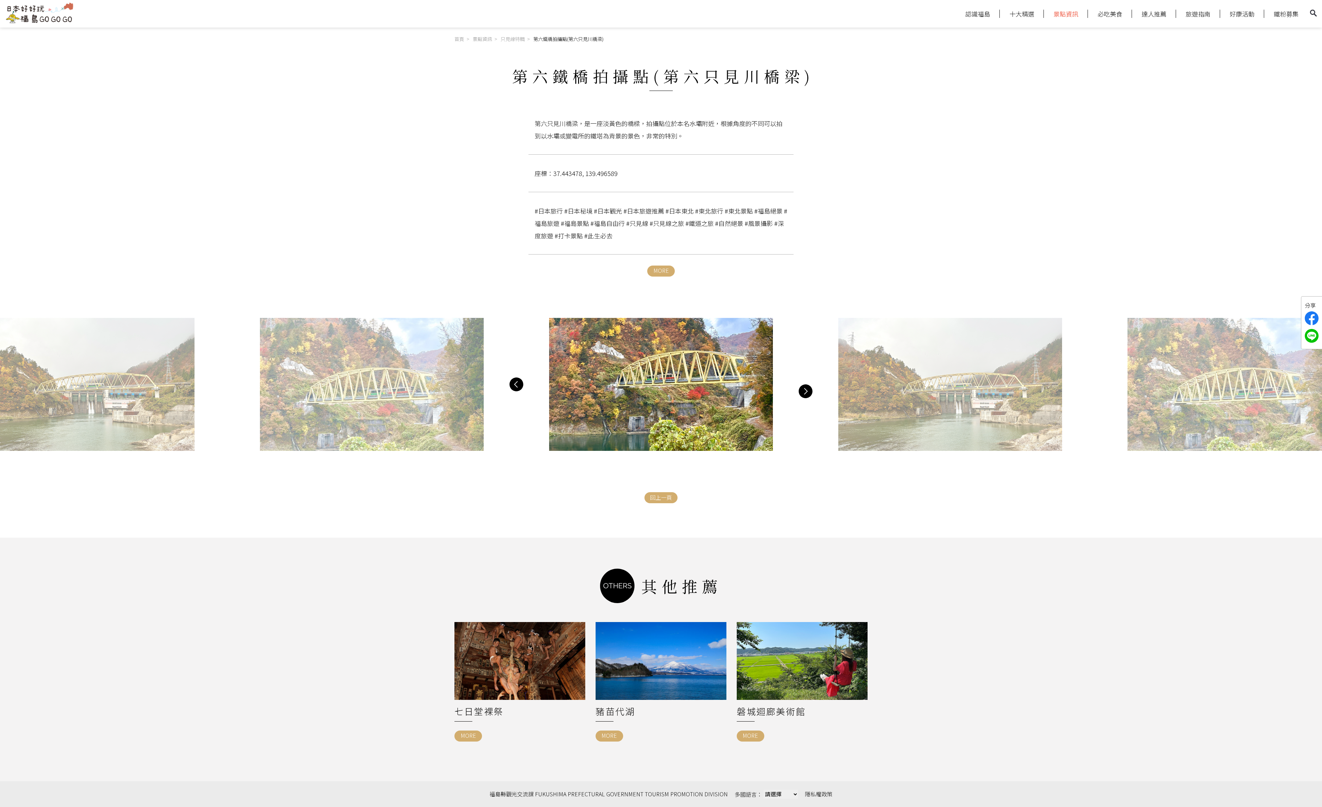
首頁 (459, 38)
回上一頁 (661, 497)
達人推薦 (1154, 13)
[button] (516, 384)
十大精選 (1021, 13)
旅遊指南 (1198, 13)
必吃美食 (1110, 13)
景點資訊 (1065, 13)
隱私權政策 (818, 794)
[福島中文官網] (39, 22)
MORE (661, 270)
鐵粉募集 (1286, 13)
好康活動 (1242, 13)
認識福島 (977, 13)
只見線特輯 (513, 38)
